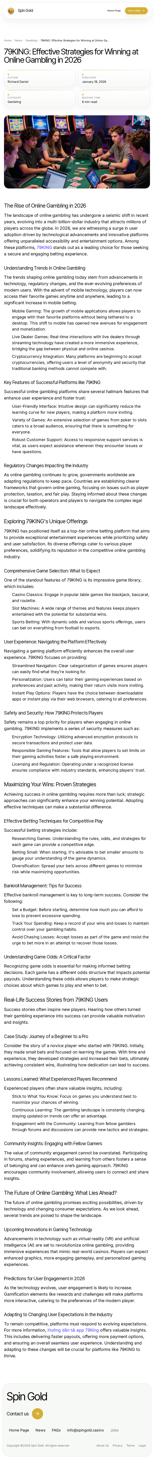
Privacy (118, 1445)
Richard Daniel (18, 82)
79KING (44, 247)
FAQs (56, 1430)
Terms (131, 1445)
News (18, 40)
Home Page (19, 1430)
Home (7, 40)
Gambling (31, 40)
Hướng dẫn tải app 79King (73, 1330)
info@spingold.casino (85, 1430)
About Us (102, 1445)
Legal (142, 1445)
